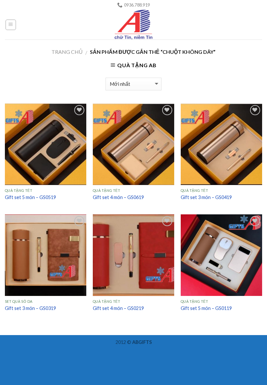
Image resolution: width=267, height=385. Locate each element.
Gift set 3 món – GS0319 (30, 308)
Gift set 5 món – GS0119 (206, 308)
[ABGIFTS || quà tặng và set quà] (134, 24)
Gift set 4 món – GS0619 (118, 197)
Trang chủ (67, 52)
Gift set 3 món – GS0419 (206, 197)
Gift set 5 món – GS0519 (30, 197)
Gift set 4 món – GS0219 (118, 308)
